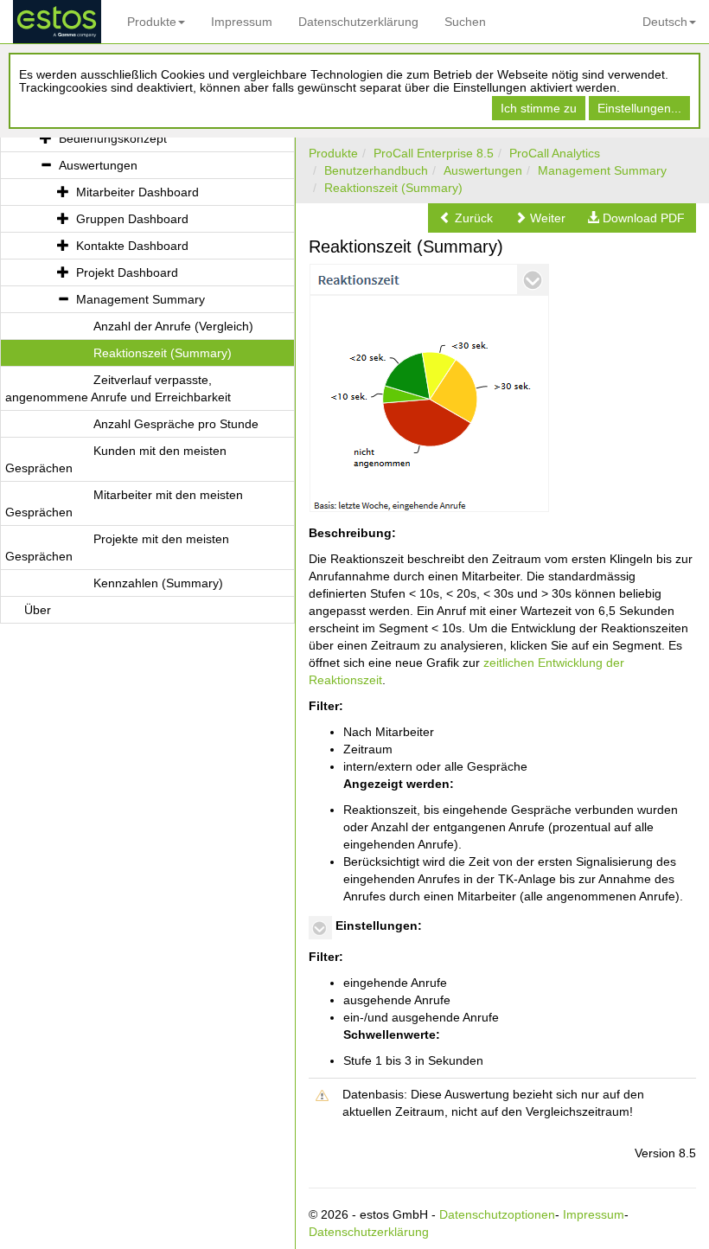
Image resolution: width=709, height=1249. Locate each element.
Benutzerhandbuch (376, 170)
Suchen (465, 22)
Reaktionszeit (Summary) (393, 188)
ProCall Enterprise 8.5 (434, 153)
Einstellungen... (639, 108)
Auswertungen (483, 170)
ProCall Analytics (554, 153)
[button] (466, 218)
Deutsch (664, 22)
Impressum (241, 22)
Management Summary (602, 170)
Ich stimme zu (539, 108)
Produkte (151, 22)
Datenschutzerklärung (358, 22)
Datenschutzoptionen (497, 1214)
